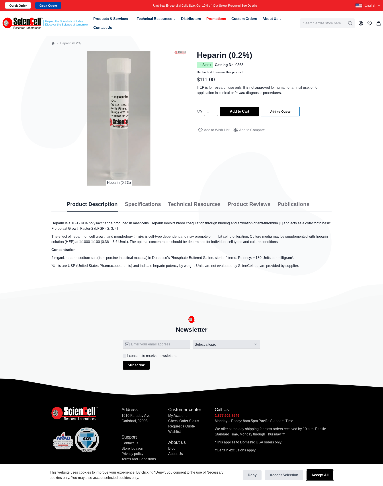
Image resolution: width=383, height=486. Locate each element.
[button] (368, 5)
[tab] (92, 204)
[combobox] (327, 23)
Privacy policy (132, 454)
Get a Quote (48, 5)
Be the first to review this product (220, 72)
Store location (132, 448)
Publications (293, 204)
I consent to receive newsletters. (152, 356)
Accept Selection (284, 475)
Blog (172, 448)
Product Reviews (249, 204)
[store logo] (45, 23)
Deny (252, 475)
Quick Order (18, 5)
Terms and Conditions (138, 459)
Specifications (143, 204)
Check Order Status (183, 421)
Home (53, 43)
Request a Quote (181, 426)
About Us (175, 454)
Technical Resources (194, 204)
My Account (177, 415)
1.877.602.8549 (227, 415)
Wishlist (174, 431)
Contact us (129, 443)
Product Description (92, 204)
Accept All (319, 475)
